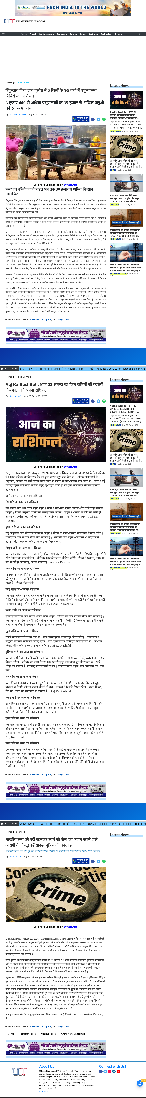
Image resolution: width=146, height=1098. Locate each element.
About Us (46, 1066)
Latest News (119, 85)
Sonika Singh (15, 396)
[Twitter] (105, 1071)
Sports (73, 34)
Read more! (44, 1092)
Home (9, 82)
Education (62, 34)
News (24, 34)
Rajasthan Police (28, 1033)
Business (93, 34)
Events (118, 34)
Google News (63, 319)
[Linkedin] (114, 1071)
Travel (32, 34)
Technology (106, 34)
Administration (46, 34)
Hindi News (22, 82)
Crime (83, 34)
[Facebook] (101, 1071)
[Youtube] (118, 1071)
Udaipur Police (48, 1033)
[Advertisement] (73, 56)
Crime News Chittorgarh (73, 1033)
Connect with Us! (112, 1066)
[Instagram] (109, 1071)
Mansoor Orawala (17, 114)
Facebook (34, 319)
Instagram (46, 319)
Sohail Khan (15, 856)
